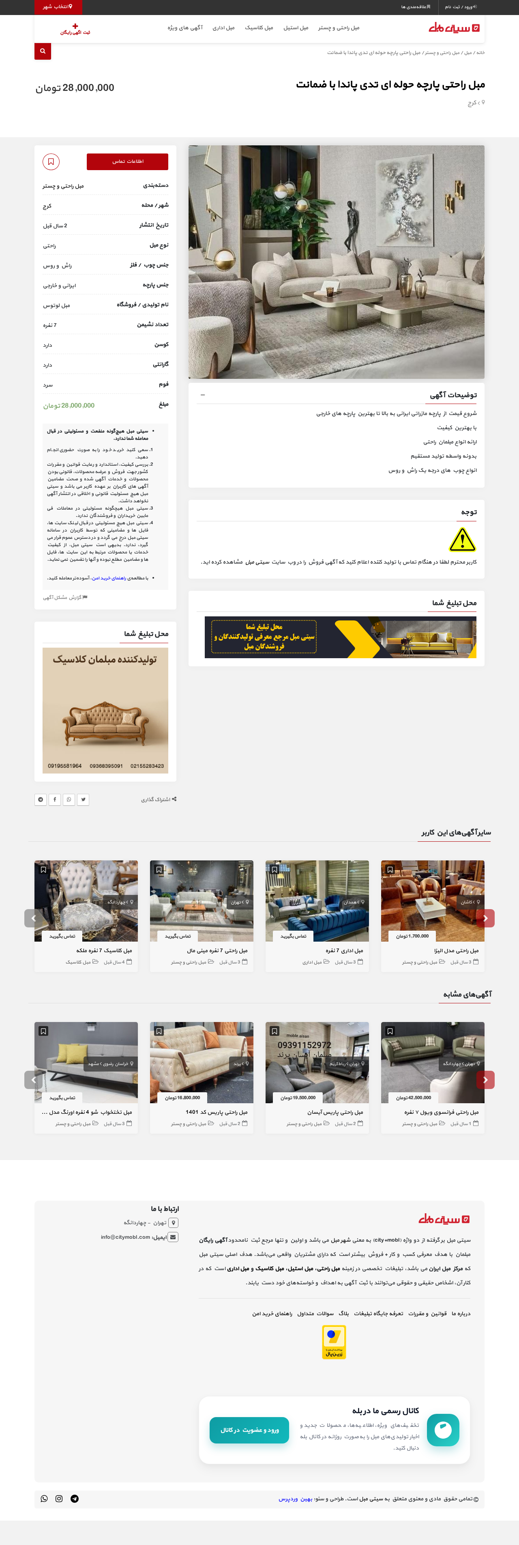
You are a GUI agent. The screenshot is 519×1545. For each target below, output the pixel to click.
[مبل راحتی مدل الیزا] (433, 902)
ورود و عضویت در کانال (249, 1430)
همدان (349, 902)
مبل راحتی (328, 1268)
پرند (237, 1064)
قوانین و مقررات (427, 1313)
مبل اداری (223, 28)
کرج (472, 103)
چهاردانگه (116, 902)
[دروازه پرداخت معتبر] (334, 1342)
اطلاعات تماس (127, 162)
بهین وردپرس (295, 1499)
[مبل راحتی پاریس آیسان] (317, 1064)
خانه (480, 52)
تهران (236, 902)
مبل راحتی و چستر (338, 28)
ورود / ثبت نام (459, 7)
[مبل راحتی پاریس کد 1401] (201, 1064)
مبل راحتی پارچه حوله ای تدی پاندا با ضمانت (390, 85)
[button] (337, 396)
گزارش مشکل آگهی (62, 598)
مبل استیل (295, 28)
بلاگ (343, 1313)
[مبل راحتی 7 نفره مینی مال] (201, 902)
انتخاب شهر (56, 7)
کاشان (466, 902)
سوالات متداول (315, 1313)
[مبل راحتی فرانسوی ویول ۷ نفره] (433, 1064)
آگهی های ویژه (184, 28)
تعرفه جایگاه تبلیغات (378, 1313)
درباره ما (460, 1313)
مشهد (93, 1064)
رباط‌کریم (337, 1064)
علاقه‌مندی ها (414, 7)
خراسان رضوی (115, 1064)
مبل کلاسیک (258, 28)
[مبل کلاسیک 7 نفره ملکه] (86, 902)
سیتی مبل (257, 562)
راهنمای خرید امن (272, 1313)
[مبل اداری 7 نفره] (317, 902)
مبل (468, 52)
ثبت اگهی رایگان (75, 32)
